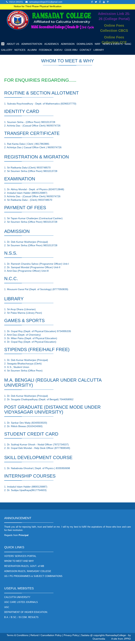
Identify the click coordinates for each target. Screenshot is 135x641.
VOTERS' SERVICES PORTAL (20, 556)
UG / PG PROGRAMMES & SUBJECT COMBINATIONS (33, 576)
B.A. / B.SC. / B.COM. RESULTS (21, 617)
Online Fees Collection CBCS (114, 28)
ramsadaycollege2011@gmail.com (45, 2)
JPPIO (127, 638)
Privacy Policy (71, 635)
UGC (6, 607)
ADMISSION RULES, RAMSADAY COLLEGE (27, 571)
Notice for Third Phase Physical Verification (34, 6)
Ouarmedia (99, 638)
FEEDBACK (45, 49)
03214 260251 (16, 2)
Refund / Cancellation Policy (46, 635)
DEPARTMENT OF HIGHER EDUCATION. (26, 612)
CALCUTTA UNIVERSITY (17, 597)
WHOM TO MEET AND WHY (19, 561)
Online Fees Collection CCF (114, 39)
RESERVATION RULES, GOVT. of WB (24, 566)
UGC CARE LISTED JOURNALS (21, 602)
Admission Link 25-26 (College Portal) (114, 16)
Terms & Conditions (17, 635)
